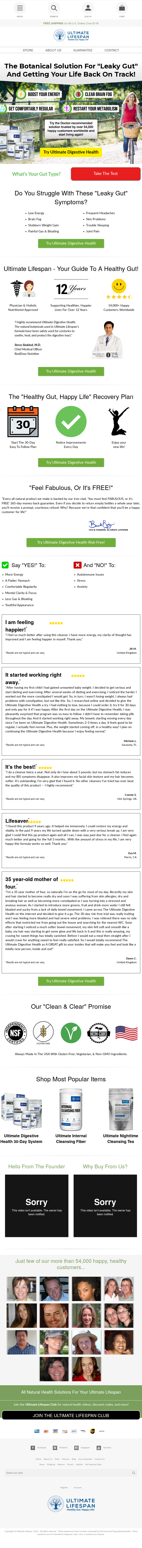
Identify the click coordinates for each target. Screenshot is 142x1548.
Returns (61, 1464)
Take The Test (106, 174)
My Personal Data (93, 1464)
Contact (112, 50)
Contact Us (99, 1459)
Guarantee (82, 50)
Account (78, 1488)
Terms (42, 1464)
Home (38, 1459)
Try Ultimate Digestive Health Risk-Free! (71, 542)
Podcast (65, 1459)
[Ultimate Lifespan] (71, 35)
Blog (74, 1459)
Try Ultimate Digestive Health (71, 152)
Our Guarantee (85, 1459)
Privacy (70, 1464)
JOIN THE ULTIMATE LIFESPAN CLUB (71, 1415)
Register (64, 1488)
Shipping (51, 1464)
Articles (79, 1464)
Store (28, 50)
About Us (53, 50)
